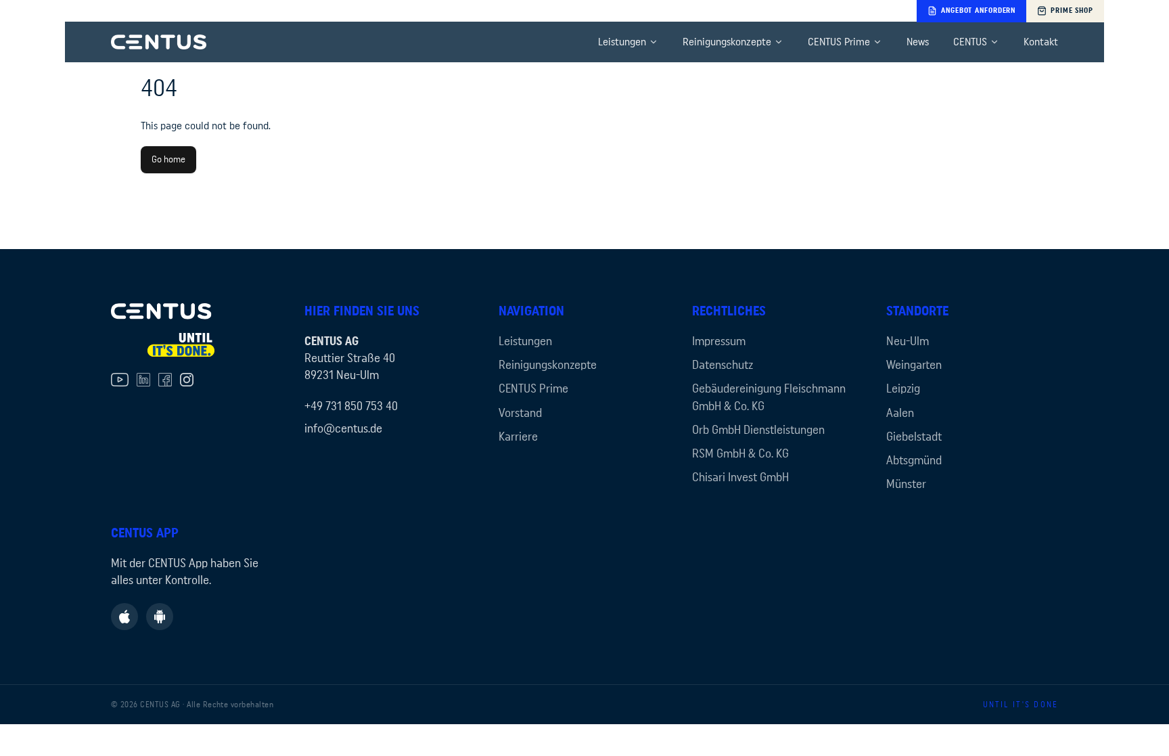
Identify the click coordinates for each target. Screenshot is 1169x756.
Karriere (518, 436)
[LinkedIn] (143, 379)
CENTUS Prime (839, 42)
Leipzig (903, 388)
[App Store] (124, 616)
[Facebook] (165, 379)
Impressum (719, 341)
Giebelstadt (914, 436)
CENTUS (970, 42)
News (918, 42)
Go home (168, 159)
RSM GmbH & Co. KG (740, 453)
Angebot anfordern (978, 10)
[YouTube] (120, 379)
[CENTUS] (158, 42)
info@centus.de (343, 428)
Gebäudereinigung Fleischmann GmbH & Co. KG (769, 397)
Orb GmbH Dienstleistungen (758, 430)
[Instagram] (186, 379)
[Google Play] (159, 616)
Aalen (900, 413)
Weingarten (914, 365)
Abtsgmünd (914, 460)
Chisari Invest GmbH (740, 477)
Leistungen (622, 42)
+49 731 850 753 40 (351, 406)
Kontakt (1041, 42)
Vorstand (520, 413)
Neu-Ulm (907, 341)
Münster (906, 484)
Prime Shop (1072, 10)
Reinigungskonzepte (727, 42)
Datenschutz (722, 365)
